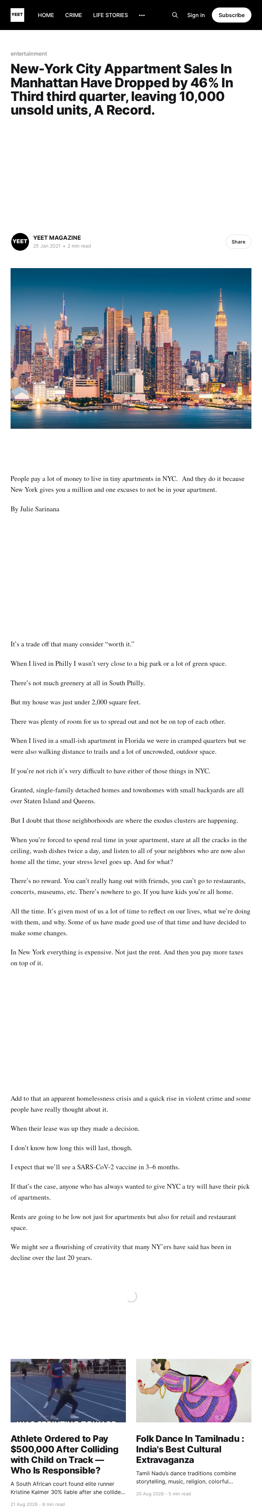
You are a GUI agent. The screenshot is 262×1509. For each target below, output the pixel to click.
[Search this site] (175, 15)
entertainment (29, 53)
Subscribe (232, 15)
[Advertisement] (131, 173)
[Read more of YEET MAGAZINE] (20, 241)
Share (238, 242)
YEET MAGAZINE (57, 237)
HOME (46, 15)
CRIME (73, 15)
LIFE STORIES (110, 15)
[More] (142, 15)
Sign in (196, 15)
